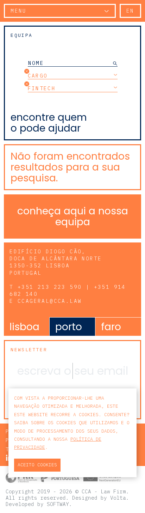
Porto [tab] (68, 327)
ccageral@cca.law (50, 301)
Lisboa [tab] (24, 327)
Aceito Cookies (37, 465)
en (130, 10)
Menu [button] (19, 10)
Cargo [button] (38, 75)
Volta (118, 497)
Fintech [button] (42, 88)
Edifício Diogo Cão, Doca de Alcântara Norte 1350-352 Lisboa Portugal (56, 262)
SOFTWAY (58, 504)
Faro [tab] (111, 327)
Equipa (21, 35)
